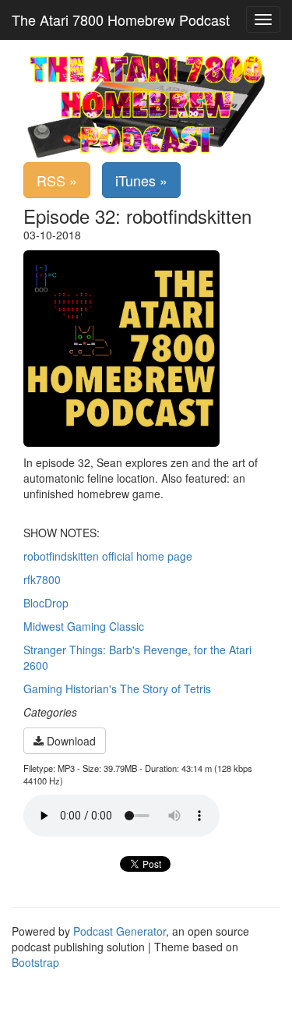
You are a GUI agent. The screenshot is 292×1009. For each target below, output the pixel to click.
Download (70, 741)
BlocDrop (46, 603)
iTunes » (141, 180)
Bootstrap (35, 962)
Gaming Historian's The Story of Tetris (117, 688)
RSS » (57, 180)
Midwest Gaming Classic (83, 626)
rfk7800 (42, 579)
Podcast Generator (119, 931)
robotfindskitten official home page (107, 556)
